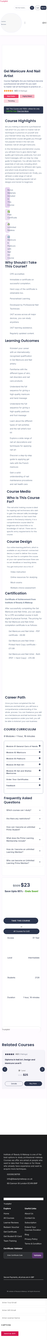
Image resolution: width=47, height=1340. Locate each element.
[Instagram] (24, 1190)
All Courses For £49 (21, 931)
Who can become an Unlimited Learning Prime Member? (20, 861)
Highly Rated (27, 96)
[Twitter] (15, 1190)
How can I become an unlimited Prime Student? (20, 828)
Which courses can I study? (18, 810)
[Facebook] (7, 1190)
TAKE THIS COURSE (20, 921)
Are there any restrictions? (18, 818)
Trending (11, 101)
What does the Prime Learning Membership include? (20, 839)
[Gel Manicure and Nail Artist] (23, 57)
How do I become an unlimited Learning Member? (20, 850)
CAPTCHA (6, 1325)
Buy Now (33, 1083)
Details (14, 1083)
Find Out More (23, 111)
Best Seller (11, 96)
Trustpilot (4, 1)
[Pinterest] (32, 1190)
